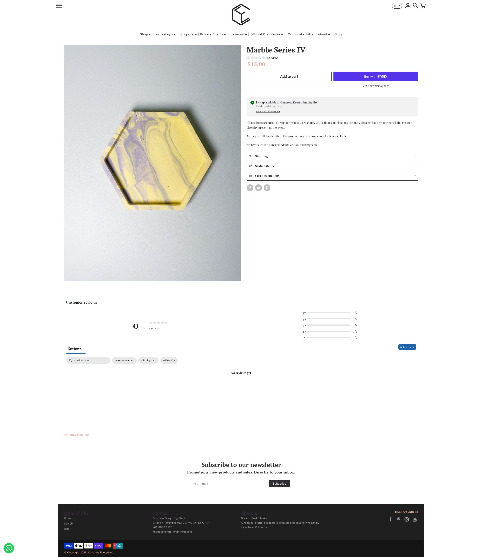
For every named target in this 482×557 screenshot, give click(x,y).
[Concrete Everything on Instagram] (406, 522)
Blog (66, 528)
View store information (268, 111)
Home (67, 518)
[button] (329, 313)
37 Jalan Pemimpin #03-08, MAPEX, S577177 (181, 522)
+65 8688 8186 (162, 527)
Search (68, 523)
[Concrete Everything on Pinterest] (398, 522)
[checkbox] (169, 360)
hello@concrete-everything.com (172, 531)
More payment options (375, 86)
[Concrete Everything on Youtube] (415, 522)
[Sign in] (408, 5)
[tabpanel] (241, 385)
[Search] (415, 5)
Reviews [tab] (75, 348)
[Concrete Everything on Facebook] (390, 522)
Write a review (407, 346)
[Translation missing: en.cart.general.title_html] (423, 5)
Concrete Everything (100, 552)
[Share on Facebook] (250, 187)
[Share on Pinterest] (267, 187)
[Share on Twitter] (258, 187)
